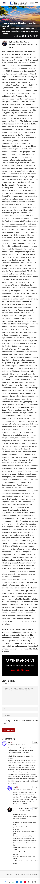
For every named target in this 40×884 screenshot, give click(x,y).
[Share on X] (17, 36)
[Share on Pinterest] (28, 36)
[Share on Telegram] (25, 36)
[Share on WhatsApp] (20, 36)
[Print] (36, 36)
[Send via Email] (31, 36)
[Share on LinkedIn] (22, 36)
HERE (35, 649)
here (11, 47)
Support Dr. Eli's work (20, 670)
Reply (35, 742)
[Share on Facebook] (14, 36)
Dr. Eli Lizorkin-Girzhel (20, 42)
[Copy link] (34, 36)
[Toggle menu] (36, 3)
